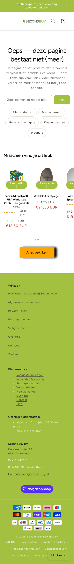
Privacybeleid (28, 542)
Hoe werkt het (25, 391)
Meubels (37, 132)
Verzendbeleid (21, 555)
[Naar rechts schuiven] (46, 240)
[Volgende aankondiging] (66, 5)
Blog (19, 403)
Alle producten (23, 112)
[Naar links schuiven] (27, 240)
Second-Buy (35, 536)
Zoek (62, 100)
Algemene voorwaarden (23, 302)
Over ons (14, 336)
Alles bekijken (36, 252)
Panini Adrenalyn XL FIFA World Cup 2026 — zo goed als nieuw (16, 201)
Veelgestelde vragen (30, 374)
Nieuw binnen (51, 112)
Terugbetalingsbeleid (54, 542)
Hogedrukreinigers (22, 122)
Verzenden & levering (30, 379)
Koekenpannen (54, 122)
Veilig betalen (17, 328)
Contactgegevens (56, 548)
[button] (9, 21)
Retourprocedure (19, 319)
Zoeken (13, 354)
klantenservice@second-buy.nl (28, 474)
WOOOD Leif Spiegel (46, 196)
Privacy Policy (17, 310)
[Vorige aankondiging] (8, 5)
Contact (13, 345)
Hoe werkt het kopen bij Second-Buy (32, 293)
